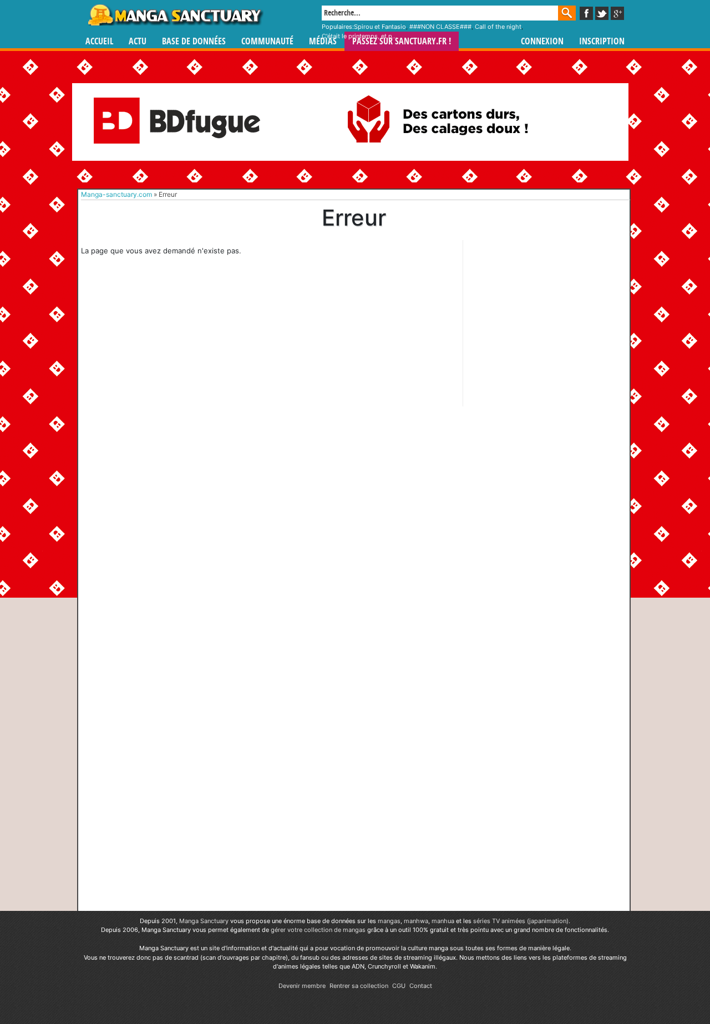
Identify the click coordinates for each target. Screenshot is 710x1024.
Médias (323, 41)
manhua (443, 921)
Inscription (602, 41)
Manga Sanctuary (204, 921)
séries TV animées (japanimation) (521, 921)
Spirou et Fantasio (380, 26)
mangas (389, 921)
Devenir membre (302, 986)
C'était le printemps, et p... (359, 36)
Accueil (99, 41)
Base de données (194, 41)
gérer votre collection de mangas (318, 930)
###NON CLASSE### (440, 26)
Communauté (267, 41)
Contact (420, 986)
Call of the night (498, 26)
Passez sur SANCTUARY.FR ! (401, 41)
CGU (398, 986)
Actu (137, 41)
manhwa (416, 921)
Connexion (542, 41)
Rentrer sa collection (358, 986)
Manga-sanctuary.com (116, 194)
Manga (175, 15)
